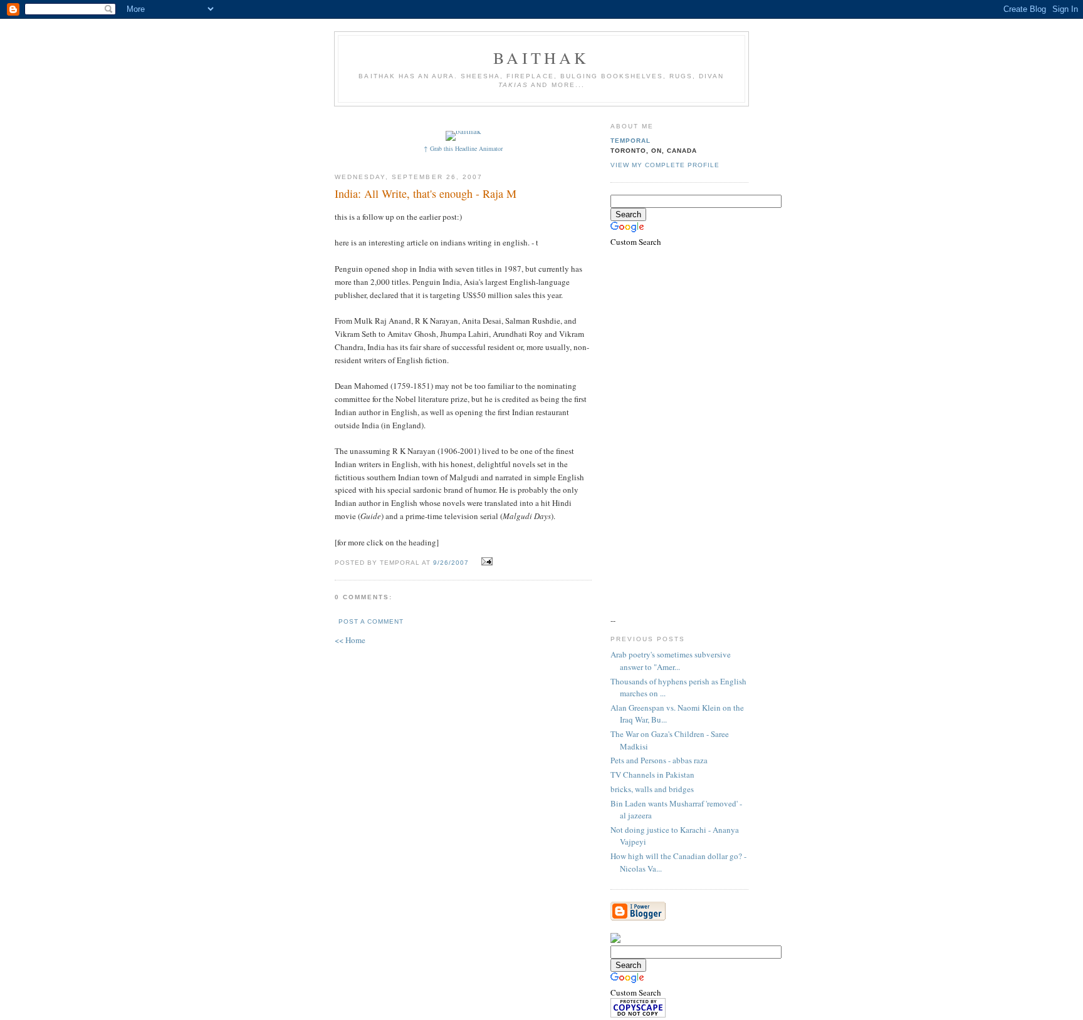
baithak (541, 57)
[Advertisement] (565, 117)
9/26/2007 (451, 562)
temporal (630, 140)
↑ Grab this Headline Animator (463, 148)
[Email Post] (485, 561)
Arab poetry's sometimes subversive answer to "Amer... (670, 660)
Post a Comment (371, 621)
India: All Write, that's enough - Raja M (425, 193)
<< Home (350, 640)
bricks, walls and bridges (652, 789)
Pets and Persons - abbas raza (659, 760)
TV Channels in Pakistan (652, 774)
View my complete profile (664, 165)
